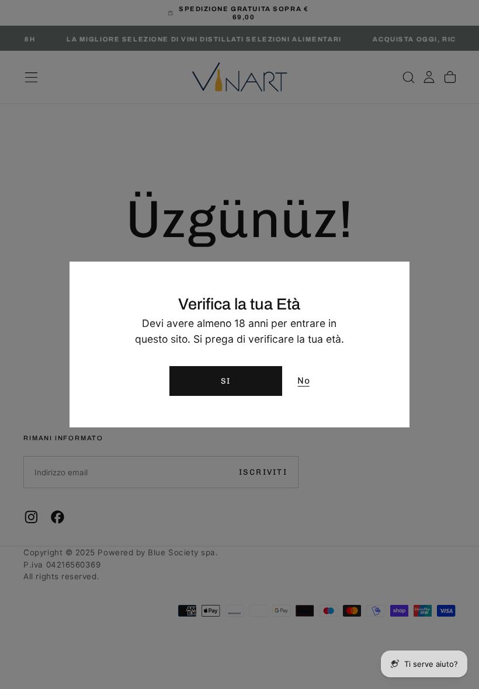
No (303, 380)
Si (226, 380)
